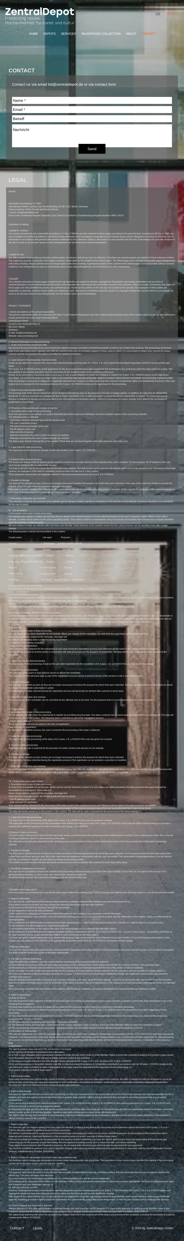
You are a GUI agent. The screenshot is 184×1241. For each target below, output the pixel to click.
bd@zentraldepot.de (65, 84)
